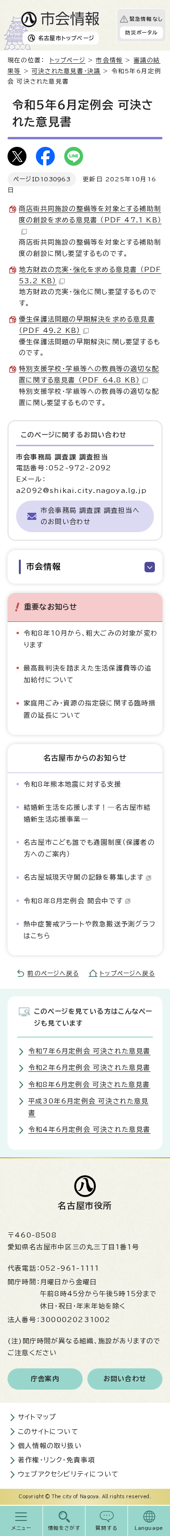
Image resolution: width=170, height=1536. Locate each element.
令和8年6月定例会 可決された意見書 (89, 1084)
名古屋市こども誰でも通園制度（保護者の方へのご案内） (89, 848)
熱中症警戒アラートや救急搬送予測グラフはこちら (90, 930)
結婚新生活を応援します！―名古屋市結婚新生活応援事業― (87, 813)
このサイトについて (48, 1431)
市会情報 (109, 60)
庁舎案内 (45, 1378)
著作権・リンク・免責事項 (56, 1460)
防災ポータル (141, 32)
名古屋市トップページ (66, 38)
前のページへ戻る (53, 973)
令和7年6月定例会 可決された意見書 (89, 1051)
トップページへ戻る (127, 973)
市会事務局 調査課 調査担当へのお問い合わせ (90, 516)
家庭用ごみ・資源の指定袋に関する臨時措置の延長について (90, 709)
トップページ (67, 60)
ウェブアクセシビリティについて (68, 1474)
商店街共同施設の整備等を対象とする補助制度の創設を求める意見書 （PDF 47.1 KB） (90, 214)
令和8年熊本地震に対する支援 (72, 784)
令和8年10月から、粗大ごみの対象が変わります (91, 639)
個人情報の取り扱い (50, 1446)
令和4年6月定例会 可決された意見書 (89, 1129)
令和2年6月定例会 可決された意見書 (89, 1067)
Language (149, 1528)
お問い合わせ (124, 1378)
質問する (106, 1528)
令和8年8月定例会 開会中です (73, 901)
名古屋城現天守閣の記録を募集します (84, 877)
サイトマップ (37, 1417)
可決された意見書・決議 (66, 71)
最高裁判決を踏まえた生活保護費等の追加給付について (88, 674)
